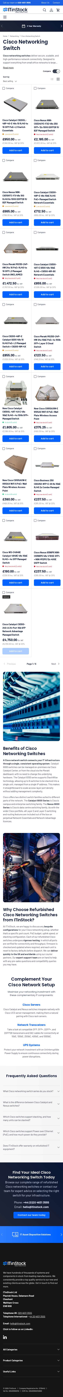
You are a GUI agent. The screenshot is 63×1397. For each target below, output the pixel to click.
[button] (58, 10)
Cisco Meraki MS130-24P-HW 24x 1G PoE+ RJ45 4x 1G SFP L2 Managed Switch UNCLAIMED (15, 269)
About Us (45, 2)
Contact (56, 2)
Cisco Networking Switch (30, 36)
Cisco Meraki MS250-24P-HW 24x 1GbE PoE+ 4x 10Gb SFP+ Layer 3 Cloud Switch (47, 341)
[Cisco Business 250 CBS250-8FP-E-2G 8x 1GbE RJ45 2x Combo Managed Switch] (47, 464)
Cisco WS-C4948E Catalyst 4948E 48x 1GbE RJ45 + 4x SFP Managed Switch (15, 557)
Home (5, 36)
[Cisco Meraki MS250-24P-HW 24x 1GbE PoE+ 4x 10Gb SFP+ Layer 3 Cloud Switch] (47, 320)
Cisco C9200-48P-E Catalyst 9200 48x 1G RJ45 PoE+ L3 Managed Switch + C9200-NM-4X (14, 341)
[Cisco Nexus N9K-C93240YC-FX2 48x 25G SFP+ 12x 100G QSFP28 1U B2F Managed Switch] (47, 104)
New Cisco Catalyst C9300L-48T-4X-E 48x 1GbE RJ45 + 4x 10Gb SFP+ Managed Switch (15, 413)
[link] (12, 664)
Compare (47, 71)
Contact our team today (31, 1215)
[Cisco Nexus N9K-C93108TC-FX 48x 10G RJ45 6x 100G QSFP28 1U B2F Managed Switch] (15, 176)
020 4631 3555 (24, 2)
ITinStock (12, 1388)
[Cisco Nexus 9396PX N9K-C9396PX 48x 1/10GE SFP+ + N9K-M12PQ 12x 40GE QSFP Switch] (47, 536)
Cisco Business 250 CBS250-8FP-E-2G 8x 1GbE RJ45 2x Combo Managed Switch (47, 485)
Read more (8, 67)
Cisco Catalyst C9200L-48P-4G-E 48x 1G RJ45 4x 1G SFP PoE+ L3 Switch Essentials (15, 125)
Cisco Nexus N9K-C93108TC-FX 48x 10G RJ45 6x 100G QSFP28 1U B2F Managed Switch (14, 197)
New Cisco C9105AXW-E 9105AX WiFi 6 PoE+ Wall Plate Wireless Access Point (46, 413)
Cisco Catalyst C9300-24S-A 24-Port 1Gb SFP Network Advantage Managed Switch (14, 629)
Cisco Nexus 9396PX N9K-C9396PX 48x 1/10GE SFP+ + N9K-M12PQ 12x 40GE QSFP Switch (47, 557)
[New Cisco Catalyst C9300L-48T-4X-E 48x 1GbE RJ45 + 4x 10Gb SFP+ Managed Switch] (15, 392)
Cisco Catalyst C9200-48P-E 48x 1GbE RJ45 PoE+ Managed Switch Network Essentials (45, 197)
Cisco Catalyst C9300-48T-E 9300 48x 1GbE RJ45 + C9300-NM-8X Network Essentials (45, 269)
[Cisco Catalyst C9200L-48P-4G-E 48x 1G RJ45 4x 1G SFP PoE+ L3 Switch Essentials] (15, 104)
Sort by (6, 77)
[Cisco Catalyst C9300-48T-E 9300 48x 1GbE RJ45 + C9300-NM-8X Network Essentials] (47, 248)
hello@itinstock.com (20, 1323)
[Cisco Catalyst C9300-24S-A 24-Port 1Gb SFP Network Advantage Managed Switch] (15, 608)
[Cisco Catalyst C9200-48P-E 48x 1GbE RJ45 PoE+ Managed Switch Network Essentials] (47, 176)
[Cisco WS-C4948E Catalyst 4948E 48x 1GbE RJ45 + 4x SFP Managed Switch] (15, 536)
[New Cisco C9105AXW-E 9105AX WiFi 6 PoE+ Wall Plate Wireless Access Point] (47, 392)
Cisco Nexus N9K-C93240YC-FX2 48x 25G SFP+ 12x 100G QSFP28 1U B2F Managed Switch (46, 125)
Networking (14, 36)
